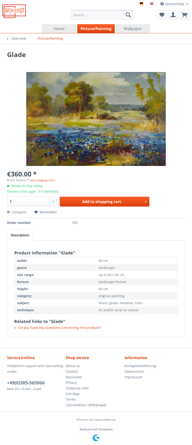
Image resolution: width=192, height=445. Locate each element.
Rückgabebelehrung (140, 366)
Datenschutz (134, 371)
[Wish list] (161, 14)
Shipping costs (77, 388)
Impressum (133, 377)
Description (20, 235)
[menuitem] (102, 14)
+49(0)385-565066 (26, 383)
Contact (72, 371)
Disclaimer (74, 377)
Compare (18, 212)
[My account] (173, 14)
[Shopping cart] (184, 14)
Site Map (73, 393)
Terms (71, 399)
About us (73, 366)
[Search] (128, 14)
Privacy (71, 382)
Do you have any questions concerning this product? (59, 327)
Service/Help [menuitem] (174, 4)
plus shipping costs (42, 180)
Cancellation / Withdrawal (86, 405)
